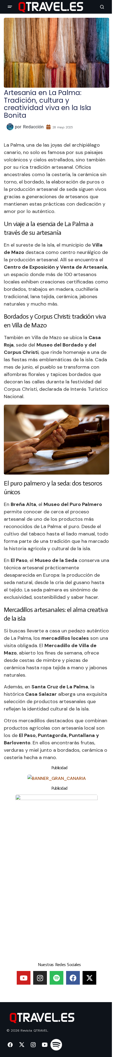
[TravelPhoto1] (56, 876)
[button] (10, 7)
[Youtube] (23, 978)
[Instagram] (40, 978)
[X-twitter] (89, 978)
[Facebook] (73, 978)
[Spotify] (56, 978)
